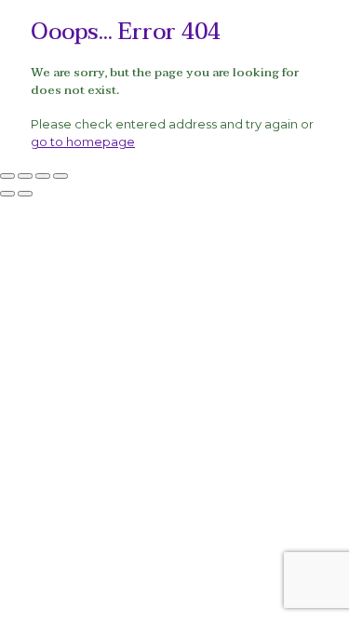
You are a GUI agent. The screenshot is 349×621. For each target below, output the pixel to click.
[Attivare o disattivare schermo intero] (25, 176)
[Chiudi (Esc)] (60, 176)
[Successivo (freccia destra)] (25, 193)
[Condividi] (42, 176)
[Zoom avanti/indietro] (7, 176)
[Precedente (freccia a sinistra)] (7, 193)
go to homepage (83, 141)
